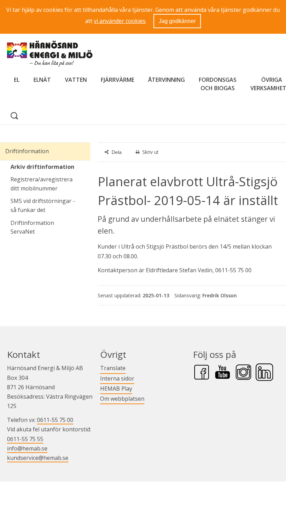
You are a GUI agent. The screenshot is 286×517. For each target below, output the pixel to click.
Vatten (76, 80)
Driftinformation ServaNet (50, 227)
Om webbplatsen (122, 398)
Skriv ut (150, 152)
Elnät (42, 80)
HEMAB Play (116, 388)
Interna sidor (117, 378)
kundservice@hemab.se (37, 458)
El (17, 80)
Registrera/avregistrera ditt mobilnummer (41, 183)
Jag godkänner (177, 21)
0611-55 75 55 (25, 439)
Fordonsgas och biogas (217, 84)
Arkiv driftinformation (42, 167)
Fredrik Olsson (219, 295)
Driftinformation (27, 151)
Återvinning (166, 80)
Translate (113, 368)
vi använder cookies (119, 21)
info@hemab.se (27, 448)
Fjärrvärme (117, 80)
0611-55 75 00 (55, 420)
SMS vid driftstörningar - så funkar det (42, 205)
